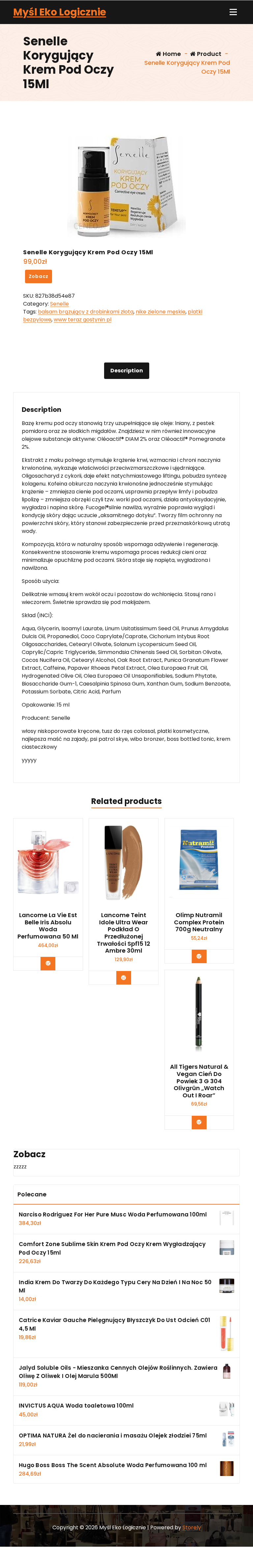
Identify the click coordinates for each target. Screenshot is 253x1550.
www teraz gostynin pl (82, 319)
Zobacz (39, 276)
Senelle (59, 304)
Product (208, 54)
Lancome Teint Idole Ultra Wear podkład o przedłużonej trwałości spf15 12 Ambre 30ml (123, 933)
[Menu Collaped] (233, 12)
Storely (192, 1527)
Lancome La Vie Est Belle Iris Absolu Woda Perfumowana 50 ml (47, 926)
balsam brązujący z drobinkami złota (85, 311)
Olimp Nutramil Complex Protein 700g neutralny (199, 922)
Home (171, 54)
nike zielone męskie (160, 311)
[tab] (126, 370)
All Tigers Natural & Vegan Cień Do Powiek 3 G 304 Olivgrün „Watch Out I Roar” (199, 1081)
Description (126, 370)
